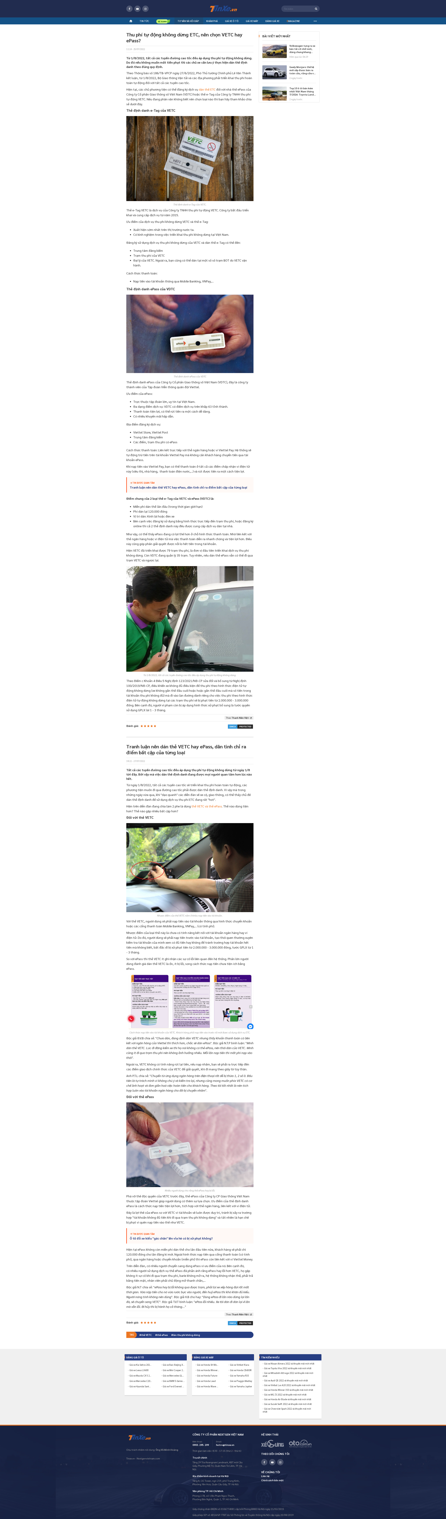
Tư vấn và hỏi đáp (188, 20)
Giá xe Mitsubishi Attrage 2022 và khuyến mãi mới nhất (288, 1374)
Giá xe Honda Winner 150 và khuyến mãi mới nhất (288, 1389)
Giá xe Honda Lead (206, 1380)
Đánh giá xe (272, 20)
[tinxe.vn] (223, 8)
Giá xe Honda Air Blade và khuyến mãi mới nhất (287, 1399)
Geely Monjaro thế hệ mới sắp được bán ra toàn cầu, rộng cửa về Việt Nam (302, 70)
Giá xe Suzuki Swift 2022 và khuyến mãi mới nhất (288, 1404)
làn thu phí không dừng (186, 1334)
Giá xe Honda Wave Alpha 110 (208, 1386)
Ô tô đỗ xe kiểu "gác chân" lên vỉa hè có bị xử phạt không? (171, 1238)
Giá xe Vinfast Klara (239, 1364)
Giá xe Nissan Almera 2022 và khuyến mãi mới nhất (289, 1363)
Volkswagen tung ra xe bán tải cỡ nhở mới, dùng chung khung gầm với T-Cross (302, 48)
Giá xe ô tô (232, 20)
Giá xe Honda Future (207, 1375)
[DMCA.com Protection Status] (240, 726)
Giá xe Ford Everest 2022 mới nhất (174, 1386)
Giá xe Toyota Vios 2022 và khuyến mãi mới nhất (288, 1368)
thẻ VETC (146, 1334)
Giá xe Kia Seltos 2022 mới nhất (140, 1364)
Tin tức (144, 20)
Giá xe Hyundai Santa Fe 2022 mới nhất (140, 1386)
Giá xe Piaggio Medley (241, 1380)
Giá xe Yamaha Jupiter (241, 1386)
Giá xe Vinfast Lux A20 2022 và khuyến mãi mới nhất (289, 1385)
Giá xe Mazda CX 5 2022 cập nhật (140, 1375)
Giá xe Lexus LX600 (138, 1370)
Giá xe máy (252, 20)
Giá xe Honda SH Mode (208, 1364)
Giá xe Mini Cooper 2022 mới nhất (174, 1370)
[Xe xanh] (163, 21)
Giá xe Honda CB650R (241, 1370)
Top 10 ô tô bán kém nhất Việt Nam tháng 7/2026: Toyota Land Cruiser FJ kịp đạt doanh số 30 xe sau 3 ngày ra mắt (301, 91)
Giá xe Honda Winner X (208, 1370)
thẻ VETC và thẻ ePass (206, 806)
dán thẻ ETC (207, 89)
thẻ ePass (162, 1334)
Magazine (293, 20)
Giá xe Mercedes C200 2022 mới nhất (140, 1380)
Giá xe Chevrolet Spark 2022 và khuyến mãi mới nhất (287, 1410)
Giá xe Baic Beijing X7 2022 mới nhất (174, 1364)
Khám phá (212, 20)
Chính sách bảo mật (272, 1480)
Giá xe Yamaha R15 (239, 1375)
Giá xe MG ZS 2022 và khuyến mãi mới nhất (285, 1394)
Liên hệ (265, 1476)
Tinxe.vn (141, 1438)
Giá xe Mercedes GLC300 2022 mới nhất (174, 1375)
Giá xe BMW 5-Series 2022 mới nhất (174, 1380)
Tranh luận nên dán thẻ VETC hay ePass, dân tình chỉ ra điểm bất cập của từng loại (188, 487)
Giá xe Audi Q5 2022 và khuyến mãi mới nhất (286, 1380)
